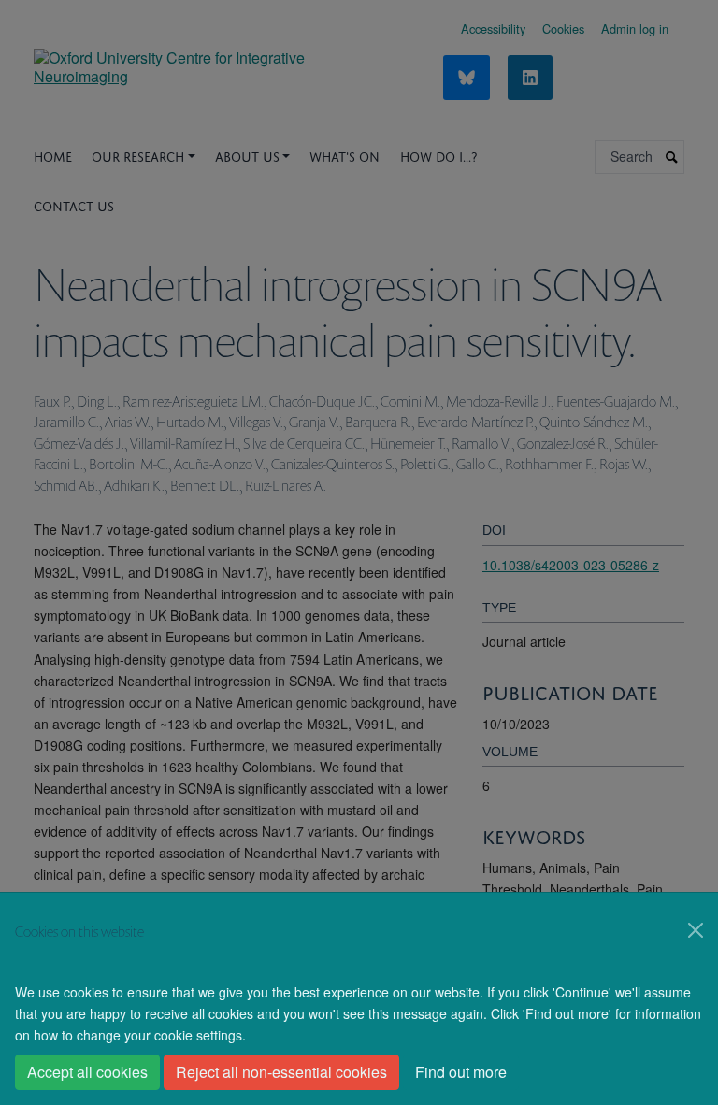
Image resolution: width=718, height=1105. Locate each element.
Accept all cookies (87, 1072)
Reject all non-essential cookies (281, 1072)
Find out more (461, 1072)
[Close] (696, 930)
